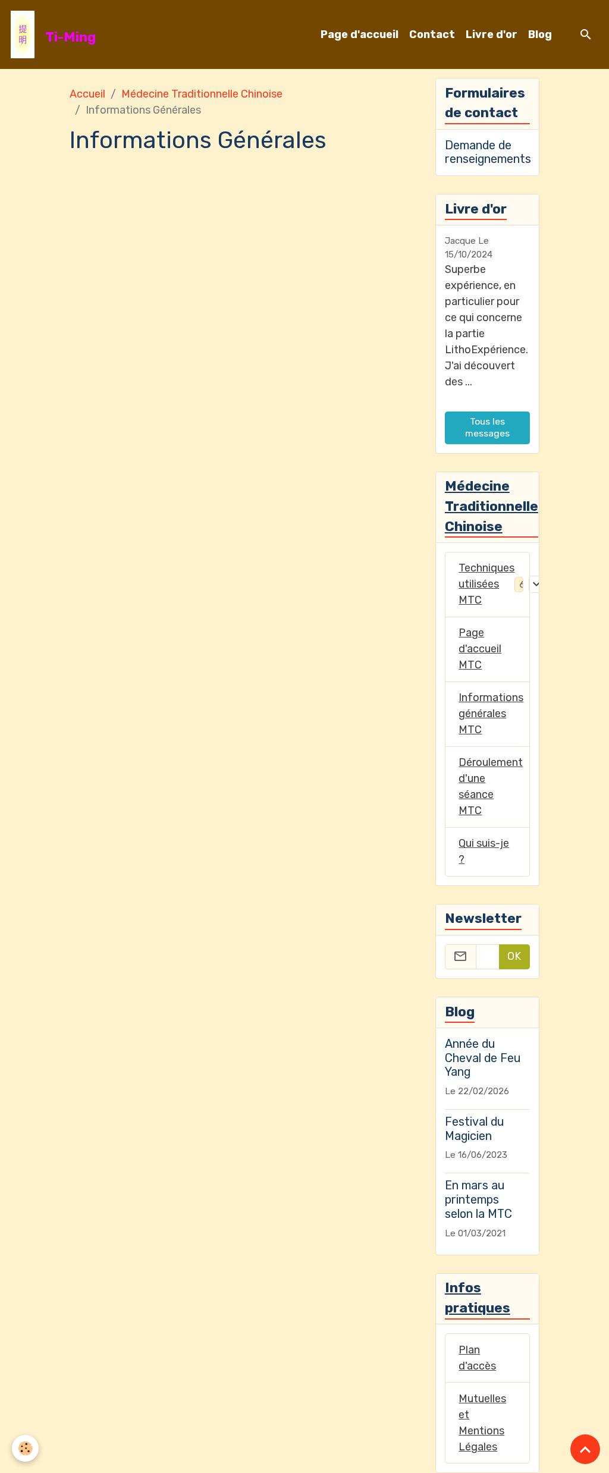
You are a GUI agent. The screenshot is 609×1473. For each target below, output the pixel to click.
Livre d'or (491, 34)
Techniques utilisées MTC (486, 584)
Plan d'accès (477, 1358)
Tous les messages (487, 427)
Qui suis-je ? (484, 851)
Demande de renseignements (488, 152)
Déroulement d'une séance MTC (491, 786)
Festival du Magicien (474, 1128)
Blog (540, 34)
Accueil (87, 93)
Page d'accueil (359, 34)
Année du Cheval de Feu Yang (482, 1058)
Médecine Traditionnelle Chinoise (201, 93)
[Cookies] (25, 1448)
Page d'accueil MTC (480, 648)
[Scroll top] (585, 1449)
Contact (432, 34)
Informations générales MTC (491, 713)
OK (514, 956)
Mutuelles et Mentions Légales (482, 1422)
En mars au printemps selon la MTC (478, 1199)
